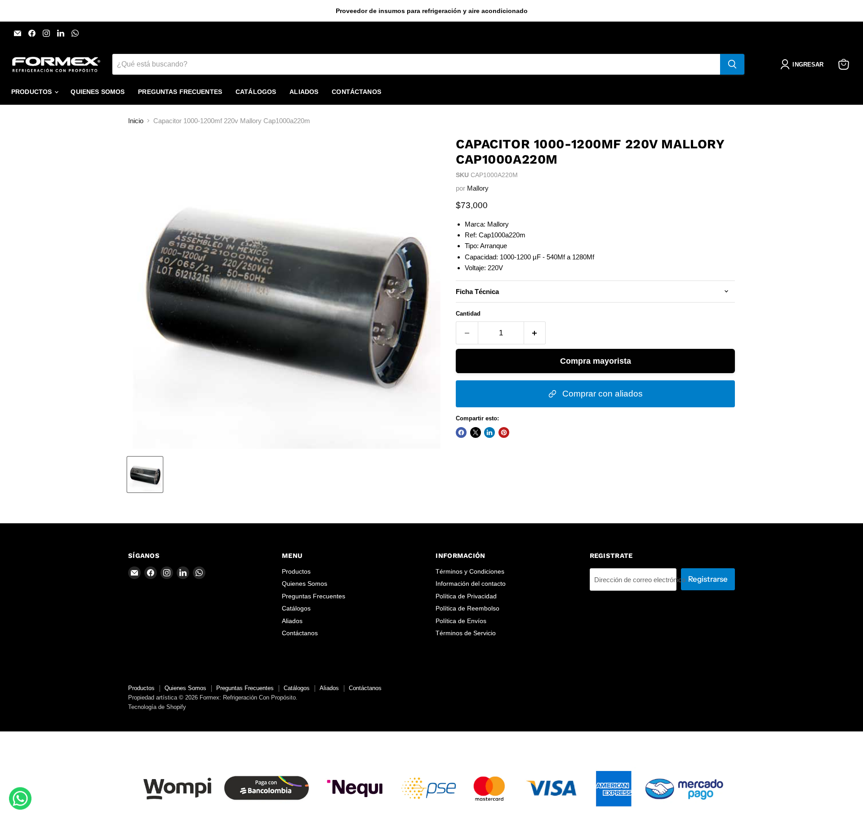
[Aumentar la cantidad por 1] (535, 332)
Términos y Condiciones (470, 571)
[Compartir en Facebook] (461, 432)
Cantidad (468, 313)
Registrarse (708, 579)
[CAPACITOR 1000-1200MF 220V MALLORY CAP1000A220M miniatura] (145, 474)
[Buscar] (732, 64)
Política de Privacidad (466, 596)
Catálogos (256, 91)
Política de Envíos (461, 620)
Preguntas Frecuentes (180, 91)
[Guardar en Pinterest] (503, 432)
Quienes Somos (98, 91)
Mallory (478, 188)
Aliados (303, 91)
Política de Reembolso (467, 608)
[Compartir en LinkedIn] (489, 432)
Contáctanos (356, 91)
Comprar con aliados (601, 393)
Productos (32, 91)
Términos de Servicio (466, 633)
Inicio (135, 121)
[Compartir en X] (475, 432)
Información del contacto (471, 583)
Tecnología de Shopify (157, 707)
